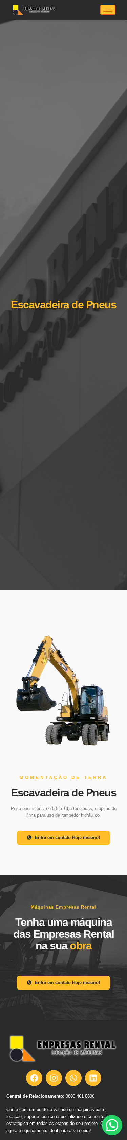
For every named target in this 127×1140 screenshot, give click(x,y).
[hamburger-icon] (107, 10)
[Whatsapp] (73, 1078)
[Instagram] (54, 1078)
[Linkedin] (93, 1078)
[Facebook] (34, 1078)
